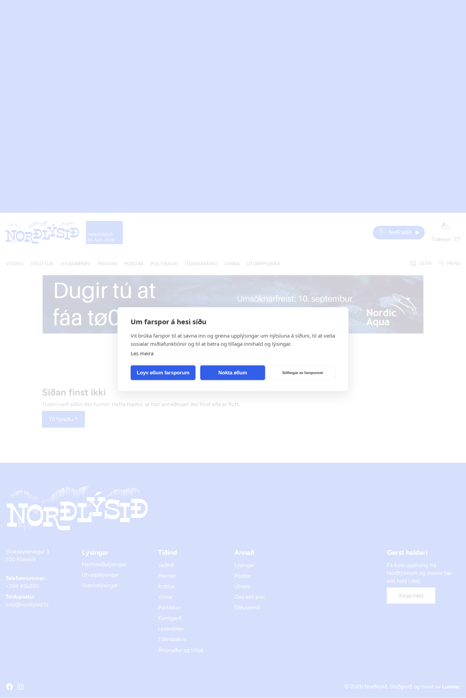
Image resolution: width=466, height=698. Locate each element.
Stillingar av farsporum (302, 373)
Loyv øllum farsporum (163, 372)
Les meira (142, 353)
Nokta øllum (232, 372)
